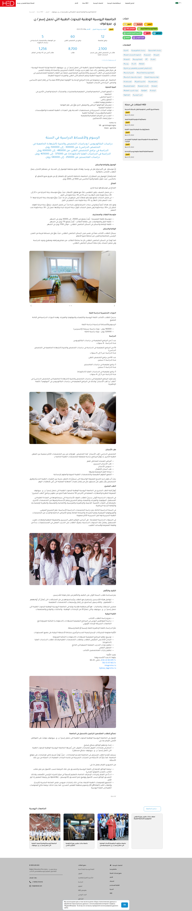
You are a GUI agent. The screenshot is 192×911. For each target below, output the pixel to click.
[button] (31, 305)
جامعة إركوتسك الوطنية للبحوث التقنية (137, 129)
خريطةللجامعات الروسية (114, 3)
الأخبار (76, 3)
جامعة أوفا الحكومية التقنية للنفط (135, 119)
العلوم (149, 24)
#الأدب (134, 64)
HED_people (129, 29)
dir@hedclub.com (37, 886)
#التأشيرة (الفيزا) (140, 82)
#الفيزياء (156, 55)
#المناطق (127, 95)
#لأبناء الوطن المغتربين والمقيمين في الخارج (137, 68)
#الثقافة (141, 64)
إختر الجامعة (150, 809)
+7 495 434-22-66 (108, 660)
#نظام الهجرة (153, 82)
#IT (146, 59)
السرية (112, 889)
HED (111, 893)
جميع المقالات (82, 865)
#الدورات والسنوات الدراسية (132, 77)
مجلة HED (85, 3)
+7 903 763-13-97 (109, 663)
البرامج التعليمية (129, 3)
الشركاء (112, 881)
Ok (124, 905)
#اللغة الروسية (137, 59)
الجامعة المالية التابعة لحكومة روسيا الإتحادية (139, 151)
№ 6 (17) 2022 (81, 29)
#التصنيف (147, 55)
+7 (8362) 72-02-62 (37, 882)
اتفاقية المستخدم (115, 885)
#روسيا (126, 64)
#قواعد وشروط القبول (99, 29)
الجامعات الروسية (98, 3)
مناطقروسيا (113, 869)
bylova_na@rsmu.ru (107, 668)
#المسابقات (127, 82)
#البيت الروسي (137, 95)
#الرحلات (153, 90)
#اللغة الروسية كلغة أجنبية (145, 73)
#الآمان (126, 50)
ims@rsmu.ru (110, 666)
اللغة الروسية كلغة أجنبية (147, 29)
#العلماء (154, 86)
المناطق (157, 33)
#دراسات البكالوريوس (138, 50)
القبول (47, 12)
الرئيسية (32, 12)
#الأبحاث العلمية (143, 86)
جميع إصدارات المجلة (116, 873)
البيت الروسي (138, 38)
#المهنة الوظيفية (129, 86)
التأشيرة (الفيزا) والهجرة (132, 33)
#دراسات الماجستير (155, 50)
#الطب (88, 29)
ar (180, 3)
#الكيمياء (127, 59)
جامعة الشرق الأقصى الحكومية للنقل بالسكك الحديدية (142, 109)
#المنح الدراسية (129, 73)
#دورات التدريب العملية (131, 90)
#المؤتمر (144, 90)
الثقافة (127, 38)
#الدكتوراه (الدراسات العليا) (132, 55)
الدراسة (138, 24)
